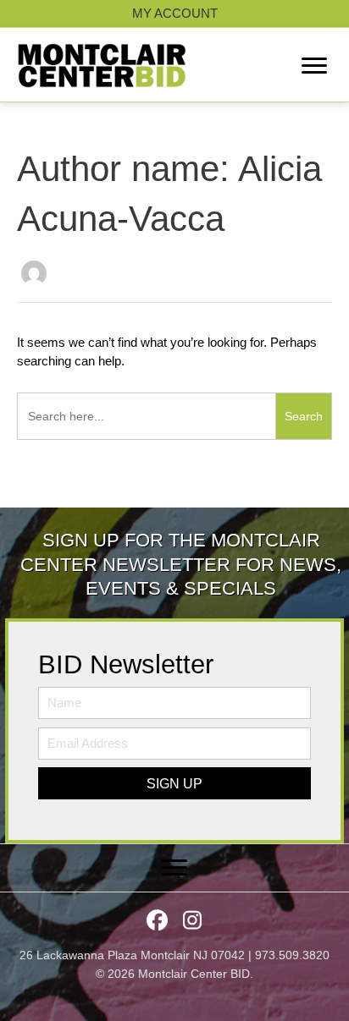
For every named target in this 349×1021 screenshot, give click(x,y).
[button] (174, 783)
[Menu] (314, 66)
